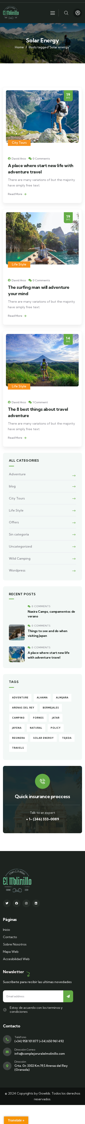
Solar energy (43, 738)
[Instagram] (26, 903)
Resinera (18, 738)
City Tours (19, 143)
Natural (36, 728)
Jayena (17, 728)
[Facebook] (16, 903)
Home (19, 47)
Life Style (19, 264)
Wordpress (17, 570)
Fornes (38, 717)
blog (12, 486)
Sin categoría (19, 534)
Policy (56, 728)
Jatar (56, 717)
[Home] (11, 13)
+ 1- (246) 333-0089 (42, 819)
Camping (18, 717)
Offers (14, 522)
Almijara (62, 697)
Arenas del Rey (23, 707)
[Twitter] (7, 903)
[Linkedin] (36, 903)
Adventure (17, 474)
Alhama (42, 697)
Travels (18, 747)
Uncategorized (20, 546)
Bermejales (51, 707)
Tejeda (67, 738)
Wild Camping (19, 558)
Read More (15, 194)
